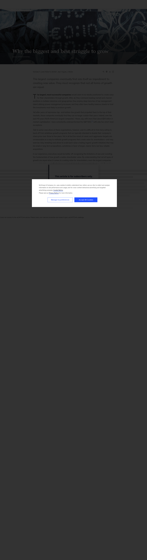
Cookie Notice (58, 190)
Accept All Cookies (86, 200)
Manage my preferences (60, 200)
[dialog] (74, 193)
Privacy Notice (54, 193)
